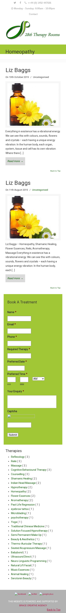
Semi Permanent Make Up (28, 534)
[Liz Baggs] (33, 124)
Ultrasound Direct (23, 556)
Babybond (19, 552)
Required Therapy (18, 349)
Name (11, 312)
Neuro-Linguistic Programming (31, 561)
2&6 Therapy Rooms (33, 29)
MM (22, 384)
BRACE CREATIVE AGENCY (33, 605)
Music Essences (22, 569)
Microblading (21, 513)
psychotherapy (22, 517)
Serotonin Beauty (23, 578)
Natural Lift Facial (23, 565)
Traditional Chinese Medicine (30, 526)
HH (9, 384)
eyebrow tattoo (22, 509)
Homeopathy (21, 491)
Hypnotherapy (21, 487)
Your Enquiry (15, 391)
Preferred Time (17, 374)
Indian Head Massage (26, 482)
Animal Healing (22, 574)
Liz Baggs (18, 70)
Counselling (20, 474)
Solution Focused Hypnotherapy (32, 530)
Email (11, 324)
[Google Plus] (46, 594)
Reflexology (20, 456)
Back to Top (55, 171)
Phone (12, 336)
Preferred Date (17, 361)
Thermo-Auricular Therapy (29, 543)
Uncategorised (40, 189)
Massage (19, 465)
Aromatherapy (22, 500)
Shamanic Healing (24, 478)
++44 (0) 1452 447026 (39, 2)
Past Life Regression (25, 504)
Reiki (16, 461)
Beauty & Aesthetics (25, 539)
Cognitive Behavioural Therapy (31, 469)
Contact (33, 14)
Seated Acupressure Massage (31, 548)
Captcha (12, 411)
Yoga (16, 522)
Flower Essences (23, 495)
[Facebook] (20, 2)
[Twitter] (14, 2)
